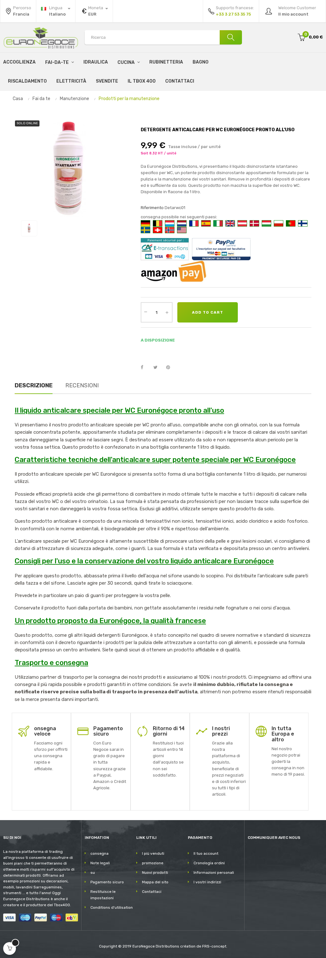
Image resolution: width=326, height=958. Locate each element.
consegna (99, 853)
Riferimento (152, 207)
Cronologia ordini (209, 863)
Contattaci (151, 891)
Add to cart (207, 312)
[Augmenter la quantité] (167, 312)
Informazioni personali (214, 872)
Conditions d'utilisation (111, 907)
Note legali (100, 863)
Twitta (158, 367)
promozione (152, 863)
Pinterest (171, 367)
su (92, 872)
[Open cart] (9, 948)
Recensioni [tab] (82, 385)
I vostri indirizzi (207, 882)
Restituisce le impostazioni (103, 894)
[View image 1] (29, 228)
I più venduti (153, 853)
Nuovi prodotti (155, 872)
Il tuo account (206, 853)
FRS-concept (214, 946)
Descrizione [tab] (34, 385)
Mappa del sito (155, 882)
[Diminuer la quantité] (146, 312)
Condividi (145, 367)
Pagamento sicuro (107, 882)
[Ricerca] (231, 37)
